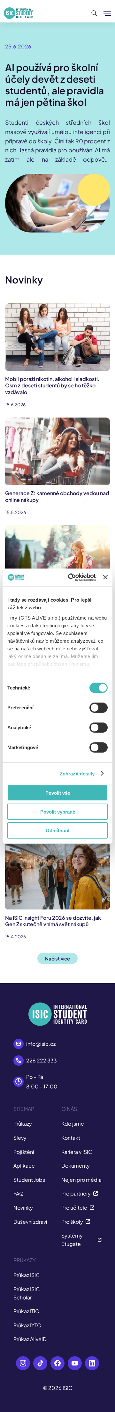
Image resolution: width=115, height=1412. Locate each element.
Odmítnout (58, 830)
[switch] (98, 708)
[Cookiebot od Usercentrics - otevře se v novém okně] (71, 577)
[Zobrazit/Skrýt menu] (107, 13)
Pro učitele (74, 1207)
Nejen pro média (81, 1179)
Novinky (23, 1207)
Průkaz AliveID (30, 1339)
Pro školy (72, 1221)
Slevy (20, 1137)
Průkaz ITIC (26, 1311)
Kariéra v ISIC (76, 1151)
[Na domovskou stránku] (18, 13)
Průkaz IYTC (27, 1325)
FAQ (18, 1193)
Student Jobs (29, 1179)
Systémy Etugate (72, 1239)
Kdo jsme (72, 1123)
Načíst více (57, 958)
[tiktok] (40, 1363)
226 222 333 (41, 1060)
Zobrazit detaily (77, 773)
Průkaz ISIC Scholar (26, 1293)
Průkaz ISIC (26, 1275)
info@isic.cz (41, 1043)
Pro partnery (76, 1193)
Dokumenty (75, 1165)
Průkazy (22, 1123)
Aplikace (24, 1165)
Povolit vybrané (57, 811)
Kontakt (70, 1137)
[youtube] (75, 1363)
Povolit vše (57, 793)
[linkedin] (92, 1363)
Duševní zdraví (30, 1221)
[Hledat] (94, 13)
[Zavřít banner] (105, 577)
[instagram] (23, 1363)
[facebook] (57, 1363)
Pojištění (23, 1151)
